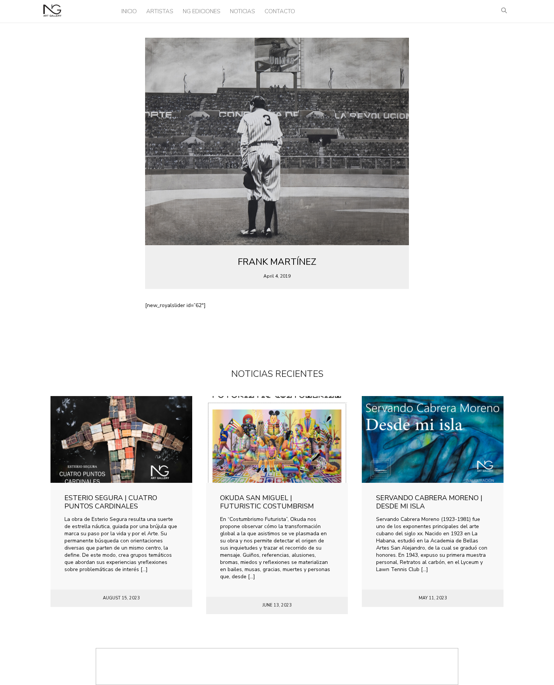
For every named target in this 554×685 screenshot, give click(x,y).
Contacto (280, 11)
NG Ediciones (201, 11)
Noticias (242, 11)
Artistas (159, 11)
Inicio (129, 11)
